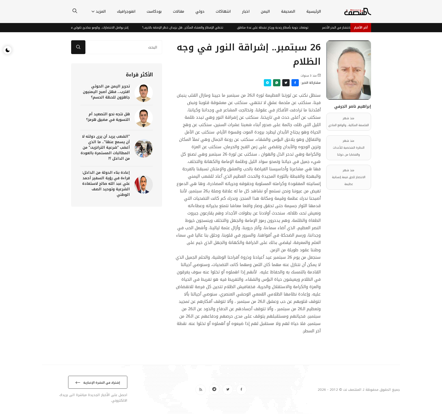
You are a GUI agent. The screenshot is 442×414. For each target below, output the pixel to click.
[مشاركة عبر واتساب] (276, 82)
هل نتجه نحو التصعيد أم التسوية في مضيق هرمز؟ (108, 116)
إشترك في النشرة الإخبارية (101, 382)
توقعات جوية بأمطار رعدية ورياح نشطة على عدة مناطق (280, 27)
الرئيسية (313, 11)
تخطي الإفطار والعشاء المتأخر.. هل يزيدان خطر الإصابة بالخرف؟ (190, 27)
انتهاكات (223, 11)
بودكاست (154, 11)
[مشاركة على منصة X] (286, 82)
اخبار (246, 11)
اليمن (265, 11)
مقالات (178, 11)
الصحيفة (288, 11)
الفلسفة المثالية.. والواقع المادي (348, 125)
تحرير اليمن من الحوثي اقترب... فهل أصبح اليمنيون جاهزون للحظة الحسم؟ (106, 92)
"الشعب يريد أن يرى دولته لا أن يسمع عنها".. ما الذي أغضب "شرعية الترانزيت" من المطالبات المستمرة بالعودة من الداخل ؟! (105, 147)
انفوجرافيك (126, 11)
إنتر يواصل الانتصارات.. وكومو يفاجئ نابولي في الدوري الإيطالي (95, 27)
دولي (199, 11)
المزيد (101, 11)
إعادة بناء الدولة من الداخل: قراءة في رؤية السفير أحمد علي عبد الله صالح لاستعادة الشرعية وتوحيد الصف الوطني (106, 183)
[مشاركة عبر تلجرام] (267, 82)
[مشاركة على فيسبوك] (295, 82)
